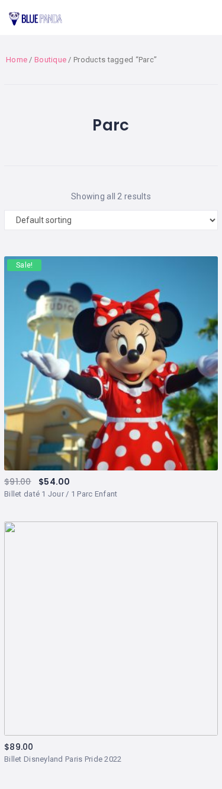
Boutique (50, 59)
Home (16, 59)
